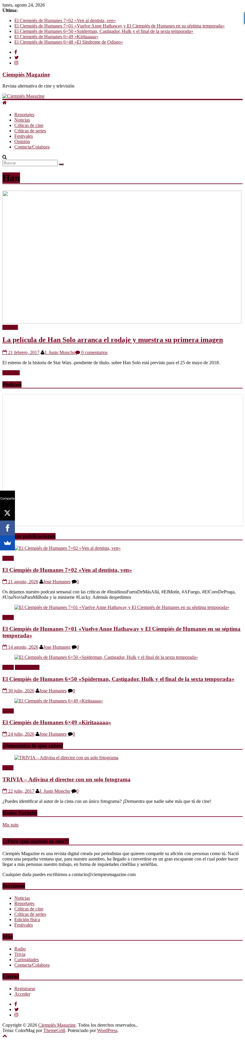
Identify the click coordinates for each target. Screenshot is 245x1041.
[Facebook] (7, 527)
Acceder (22, 993)
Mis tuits (10, 824)
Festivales (23, 136)
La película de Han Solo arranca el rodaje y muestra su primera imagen (112, 340)
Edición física (27, 919)
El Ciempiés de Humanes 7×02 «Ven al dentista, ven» (65, 20)
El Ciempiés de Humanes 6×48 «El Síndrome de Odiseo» (68, 42)
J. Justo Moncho (60, 352)
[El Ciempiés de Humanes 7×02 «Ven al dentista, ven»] (67, 548)
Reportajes (24, 114)
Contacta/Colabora (32, 146)
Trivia (7, 767)
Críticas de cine (28, 125)
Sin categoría (27, 667)
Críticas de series (30, 130)
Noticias (22, 120)
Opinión (22, 141)
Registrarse (24, 988)
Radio (8, 558)
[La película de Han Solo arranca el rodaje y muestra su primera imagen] (121, 321)
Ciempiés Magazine (26, 74)
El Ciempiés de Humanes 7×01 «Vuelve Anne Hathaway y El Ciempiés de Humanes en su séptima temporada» (119, 25)
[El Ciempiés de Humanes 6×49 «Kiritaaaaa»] (58, 700)
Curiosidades (26, 959)
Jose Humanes (57, 581)
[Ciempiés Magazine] (23, 96)
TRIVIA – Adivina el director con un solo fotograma (66, 779)
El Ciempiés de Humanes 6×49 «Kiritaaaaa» (56, 36)
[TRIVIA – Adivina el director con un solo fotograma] (66, 757)
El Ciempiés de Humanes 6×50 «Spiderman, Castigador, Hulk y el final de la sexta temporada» (103, 31)
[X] (7, 513)
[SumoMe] (7, 542)
